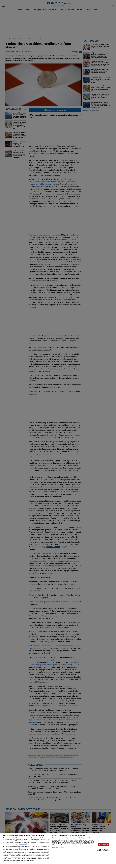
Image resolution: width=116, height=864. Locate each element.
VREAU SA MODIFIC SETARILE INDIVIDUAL (103, 850)
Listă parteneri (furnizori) (58, 847)
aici (42, 854)
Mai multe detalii (23, 844)
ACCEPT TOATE (103, 844)
